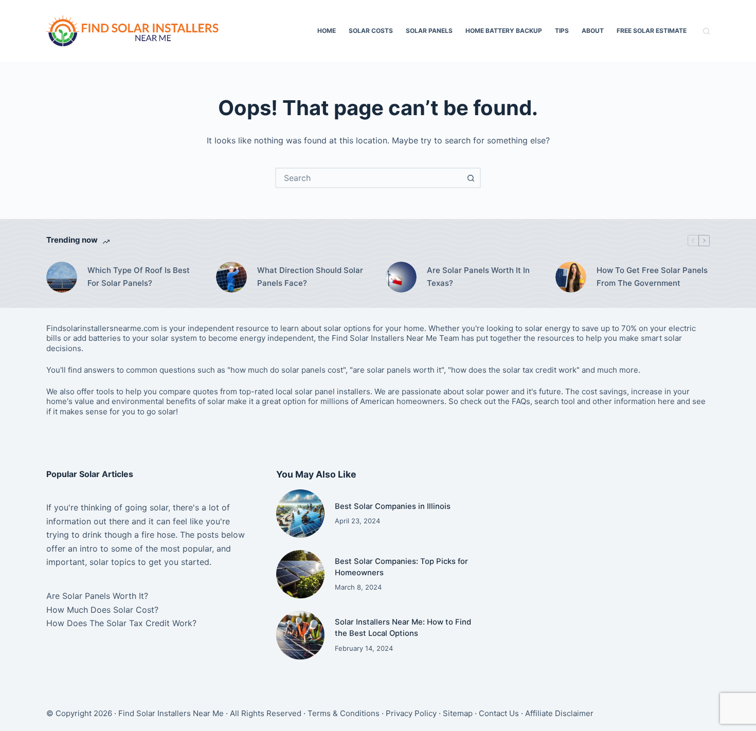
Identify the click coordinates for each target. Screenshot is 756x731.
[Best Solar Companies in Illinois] (300, 513)
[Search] (706, 31)
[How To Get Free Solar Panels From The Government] (570, 277)
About (593, 30)
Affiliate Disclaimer (559, 713)
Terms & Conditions (344, 713)
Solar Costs (371, 30)
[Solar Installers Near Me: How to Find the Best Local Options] (300, 635)
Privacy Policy (411, 713)
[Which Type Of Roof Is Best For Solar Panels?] (61, 277)
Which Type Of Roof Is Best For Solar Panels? (138, 276)
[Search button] (470, 178)
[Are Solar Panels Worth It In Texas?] (401, 277)
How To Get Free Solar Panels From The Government (652, 276)
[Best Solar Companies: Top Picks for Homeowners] (300, 574)
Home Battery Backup (503, 30)
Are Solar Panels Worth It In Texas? (478, 276)
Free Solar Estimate (652, 30)
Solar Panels (429, 30)
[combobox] (368, 178)
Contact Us (499, 713)
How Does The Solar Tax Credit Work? (121, 623)
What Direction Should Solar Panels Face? (310, 276)
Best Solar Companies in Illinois (393, 506)
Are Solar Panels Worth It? (97, 596)
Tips (562, 30)
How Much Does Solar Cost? (102, 610)
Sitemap (458, 713)
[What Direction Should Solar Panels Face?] (231, 277)
